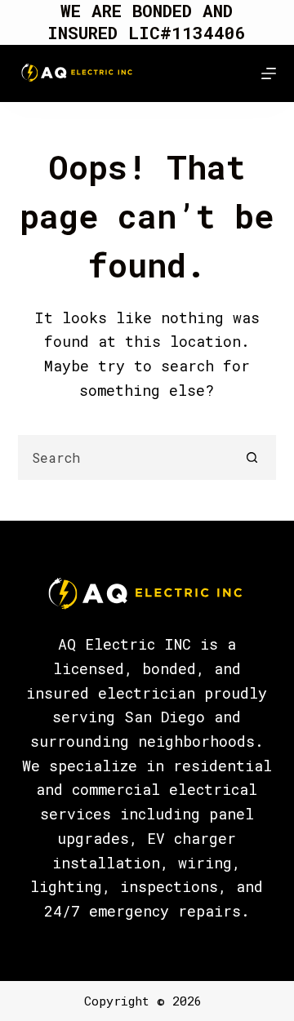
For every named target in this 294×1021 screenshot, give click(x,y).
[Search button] (251, 457)
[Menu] (268, 73)
